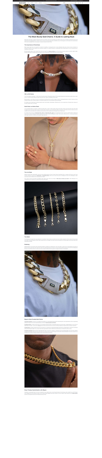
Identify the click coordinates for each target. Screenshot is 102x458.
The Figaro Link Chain (28, 330)
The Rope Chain (27, 327)
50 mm (39, 325)
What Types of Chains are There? (63, 178)
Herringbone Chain (45, 175)
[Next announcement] (58, 0)
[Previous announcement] (43, 0)
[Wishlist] (80, 2)
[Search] (75, 2)
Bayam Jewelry (75, 393)
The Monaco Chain (27, 324)
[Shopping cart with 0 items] (82, 2)
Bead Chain (39, 175)
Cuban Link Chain (52, 51)
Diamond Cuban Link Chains (51, 322)
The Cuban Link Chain (28, 321)
